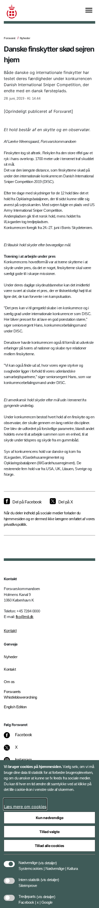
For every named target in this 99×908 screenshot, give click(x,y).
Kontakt (10, 630)
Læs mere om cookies (25, 806)
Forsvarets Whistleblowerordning (20, 694)
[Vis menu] (88, 11)
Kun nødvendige (49, 817)
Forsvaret (9, 38)
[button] (47, 860)
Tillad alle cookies (49, 845)
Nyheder (25, 38)
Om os (9, 682)
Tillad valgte (49, 831)
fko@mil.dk (25, 616)
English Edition (15, 707)
